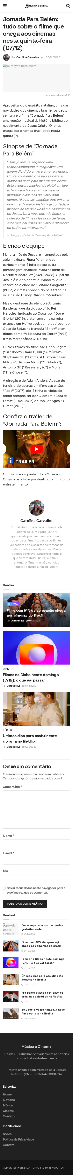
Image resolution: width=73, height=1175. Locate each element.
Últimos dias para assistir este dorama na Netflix (42, 978)
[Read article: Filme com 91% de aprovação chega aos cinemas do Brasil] (10, 945)
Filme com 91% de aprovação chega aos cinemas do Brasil (41, 944)
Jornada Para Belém (47, 116)
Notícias (9, 1100)
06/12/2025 (30, 747)
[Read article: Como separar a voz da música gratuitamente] (10, 928)
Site (6, 870)
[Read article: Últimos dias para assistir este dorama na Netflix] (36, 709)
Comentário (12, 787)
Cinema (13, 604)
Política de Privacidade (18, 1139)
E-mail (8, 853)
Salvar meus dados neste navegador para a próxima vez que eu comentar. (36, 890)
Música (8, 1105)
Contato (9, 1116)
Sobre (7, 1134)
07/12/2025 (34, 620)
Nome (8, 836)
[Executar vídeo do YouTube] (36, 449)
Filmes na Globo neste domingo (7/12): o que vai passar (42, 961)
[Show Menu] (5, 6)
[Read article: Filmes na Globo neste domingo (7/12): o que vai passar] (36, 648)
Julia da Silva (17, 620)
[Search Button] (68, 6)
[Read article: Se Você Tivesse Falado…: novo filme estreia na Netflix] (10, 1013)
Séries (7, 730)
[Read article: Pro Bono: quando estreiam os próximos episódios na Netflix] (10, 996)
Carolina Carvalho (27, 57)
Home (7, 1094)
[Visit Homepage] (36, 6)
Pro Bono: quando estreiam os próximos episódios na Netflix (42, 994)
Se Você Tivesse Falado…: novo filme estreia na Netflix (43, 1011)
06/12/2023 (53, 57)
